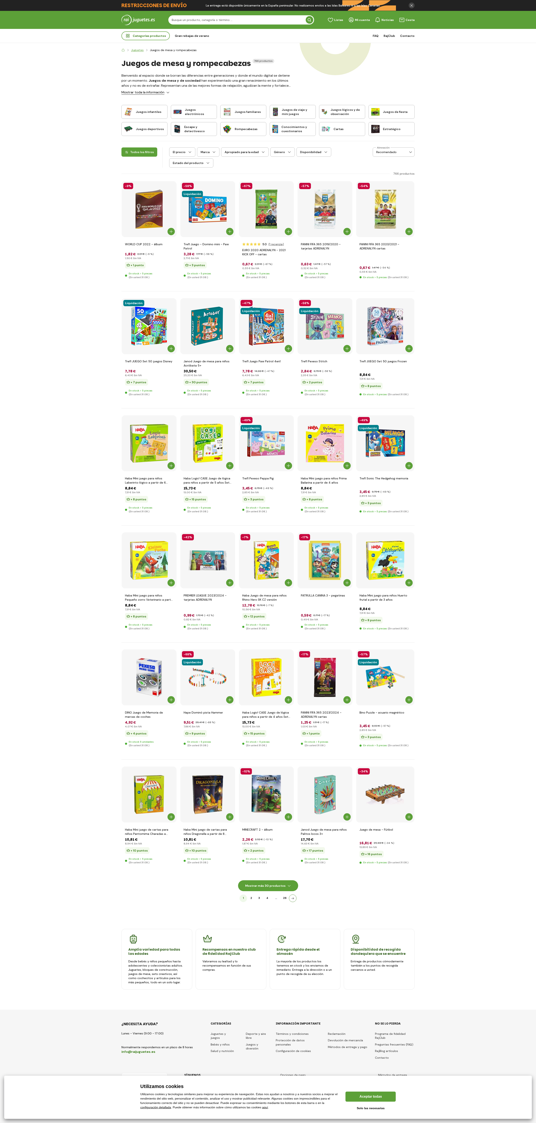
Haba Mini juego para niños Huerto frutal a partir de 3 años (383, 598)
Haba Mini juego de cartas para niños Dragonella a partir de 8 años (205, 832)
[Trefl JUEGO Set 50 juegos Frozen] (385, 326)
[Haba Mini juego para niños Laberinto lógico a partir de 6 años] (149, 443)
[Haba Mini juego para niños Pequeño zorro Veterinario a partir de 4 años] (149, 560)
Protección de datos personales (290, 1042)
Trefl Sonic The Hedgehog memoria (383, 478)
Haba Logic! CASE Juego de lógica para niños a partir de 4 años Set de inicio (265, 715)
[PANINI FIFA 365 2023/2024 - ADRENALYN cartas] (325, 677)
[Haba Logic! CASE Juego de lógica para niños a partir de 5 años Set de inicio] (208, 443)
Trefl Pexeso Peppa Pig (258, 478)
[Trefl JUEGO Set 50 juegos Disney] (149, 326)
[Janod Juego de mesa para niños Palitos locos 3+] (325, 794)
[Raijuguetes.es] (123, 50)
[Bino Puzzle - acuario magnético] (385, 677)
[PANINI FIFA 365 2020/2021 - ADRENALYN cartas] (385, 209)
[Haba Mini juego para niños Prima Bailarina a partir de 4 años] (325, 443)
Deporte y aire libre (256, 1036)
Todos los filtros (142, 152)
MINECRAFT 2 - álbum (257, 829)
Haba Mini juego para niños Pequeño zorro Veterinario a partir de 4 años (149, 598)
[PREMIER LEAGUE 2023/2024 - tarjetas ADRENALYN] (208, 560)
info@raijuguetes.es (138, 1051)
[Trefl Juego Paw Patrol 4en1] (266, 326)
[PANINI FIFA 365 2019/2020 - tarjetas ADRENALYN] (325, 209)
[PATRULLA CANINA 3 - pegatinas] (325, 560)
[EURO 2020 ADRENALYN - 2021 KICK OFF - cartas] (266, 209)
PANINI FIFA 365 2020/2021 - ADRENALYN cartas (379, 246)
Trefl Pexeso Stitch (314, 361)
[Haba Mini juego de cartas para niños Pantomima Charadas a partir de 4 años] (149, 794)
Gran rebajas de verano (192, 36)
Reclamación (336, 1034)
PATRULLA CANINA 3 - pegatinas (323, 595)
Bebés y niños (220, 1044)
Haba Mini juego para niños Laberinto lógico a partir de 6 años (145, 480)
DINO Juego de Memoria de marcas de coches (144, 715)
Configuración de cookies (293, 1051)
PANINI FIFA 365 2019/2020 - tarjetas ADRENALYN (321, 246)
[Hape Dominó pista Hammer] (208, 677)
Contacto (407, 36)
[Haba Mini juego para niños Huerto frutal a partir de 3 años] (385, 560)
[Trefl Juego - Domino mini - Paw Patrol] (208, 209)
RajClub (389, 36)
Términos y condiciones (292, 1034)
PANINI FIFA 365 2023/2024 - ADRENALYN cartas (321, 715)
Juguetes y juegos (218, 1036)
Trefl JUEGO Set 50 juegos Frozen (383, 361)
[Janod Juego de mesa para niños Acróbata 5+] (208, 326)
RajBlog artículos (386, 1051)
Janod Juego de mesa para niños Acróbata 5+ (206, 363)
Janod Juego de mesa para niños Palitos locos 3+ (324, 832)
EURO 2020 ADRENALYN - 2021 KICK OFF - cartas (264, 252)
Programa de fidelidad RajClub (390, 1036)
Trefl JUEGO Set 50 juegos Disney (148, 361)
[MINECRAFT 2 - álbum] (266, 794)
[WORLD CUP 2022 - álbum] (149, 209)
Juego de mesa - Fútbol (376, 829)
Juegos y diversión (252, 1047)
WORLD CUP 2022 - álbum (143, 244)
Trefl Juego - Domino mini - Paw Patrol (206, 246)
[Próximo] (292, 898)
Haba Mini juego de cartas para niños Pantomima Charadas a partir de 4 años (146, 832)
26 (285, 898)
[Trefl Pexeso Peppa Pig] (266, 443)
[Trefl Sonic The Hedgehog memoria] (385, 443)
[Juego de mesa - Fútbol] (385, 794)
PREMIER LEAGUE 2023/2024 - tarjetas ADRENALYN (205, 598)
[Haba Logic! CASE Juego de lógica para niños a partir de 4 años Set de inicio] (266, 677)
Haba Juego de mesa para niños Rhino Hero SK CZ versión (264, 598)
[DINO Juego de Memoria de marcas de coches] (149, 677)
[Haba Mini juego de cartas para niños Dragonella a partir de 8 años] (208, 794)
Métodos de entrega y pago (347, 1047)
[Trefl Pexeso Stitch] (325, 326)
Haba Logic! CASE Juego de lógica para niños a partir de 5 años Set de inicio (207, 480)
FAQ (376, 36)
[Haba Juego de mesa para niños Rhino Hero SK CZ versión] (266, 560)
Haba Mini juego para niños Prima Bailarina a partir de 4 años (324, 480)
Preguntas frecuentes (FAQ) (394, 1044)
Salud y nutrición (222, 1051)
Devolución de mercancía (345, 1040)
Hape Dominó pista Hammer (203, 712)
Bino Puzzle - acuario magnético (381, 712)
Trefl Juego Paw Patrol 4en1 (261, 361)
